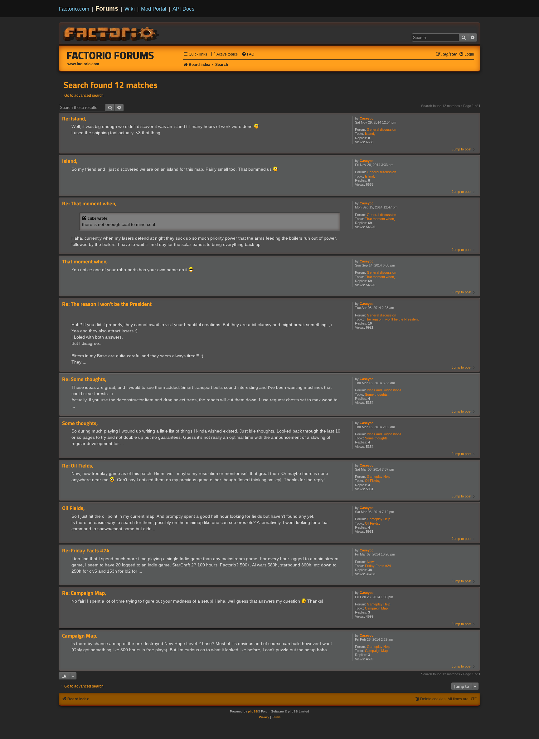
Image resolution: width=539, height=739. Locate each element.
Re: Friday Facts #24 (85, 550)
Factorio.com (74, 9)
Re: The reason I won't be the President (107, 304)
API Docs (183, 9)
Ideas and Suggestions (384, 390)
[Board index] (111, 33)
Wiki (129, 9)
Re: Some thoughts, (84, 379)
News (371, 562)
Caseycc (366, 118)
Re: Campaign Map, (84, 593)
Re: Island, (74, 118)
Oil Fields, (372, 480)
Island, (370, 133)
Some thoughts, (377, 394)
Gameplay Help (378, 476)
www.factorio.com (83, 64)
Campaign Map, (377, 608)
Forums (106, 8)
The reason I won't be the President (392, 319)
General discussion (381, 129)
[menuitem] (224, 54)
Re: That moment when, (89, 203)
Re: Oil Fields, (77, 465)
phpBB (253, 711)
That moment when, (380, 219)
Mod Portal (153, 9)
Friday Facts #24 (378, 566)
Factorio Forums (110, 55)
